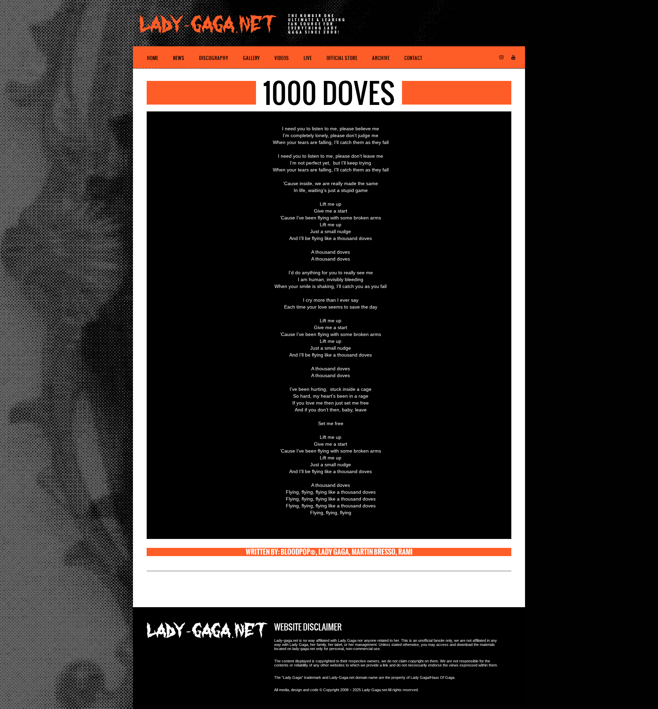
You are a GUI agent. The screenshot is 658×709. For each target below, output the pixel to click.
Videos (282, 58)
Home (152, 58)
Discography (213, 58)
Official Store (342, 58)
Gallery (251, 58)
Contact (413, 58)
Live (308, 58)
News (178, 58)
